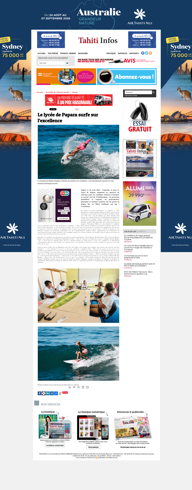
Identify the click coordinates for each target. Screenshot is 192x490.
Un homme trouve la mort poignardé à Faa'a (136, 257)
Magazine (83, 53)
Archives (134, 53)
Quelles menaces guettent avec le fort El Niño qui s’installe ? (139, 265)
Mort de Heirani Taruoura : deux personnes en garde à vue (138, 273)
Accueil (42, 53)
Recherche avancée (131, 95)
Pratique (111, 53)
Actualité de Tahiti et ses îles (57, 92)
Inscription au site (111, 457)
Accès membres (81, 457)
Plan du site (91, 457)
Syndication (101, 457)
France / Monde (68, 53)
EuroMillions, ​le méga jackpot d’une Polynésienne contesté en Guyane (138, 238)
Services (122, 53)
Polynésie (53, 53)
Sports (74, 92)
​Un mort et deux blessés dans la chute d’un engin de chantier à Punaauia (138, 248)
